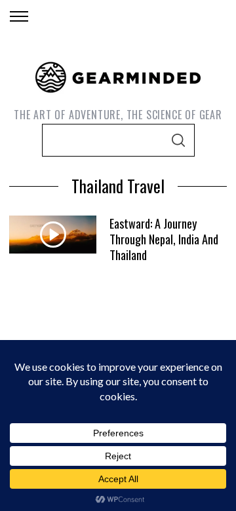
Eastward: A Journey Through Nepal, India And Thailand (163, 238)
